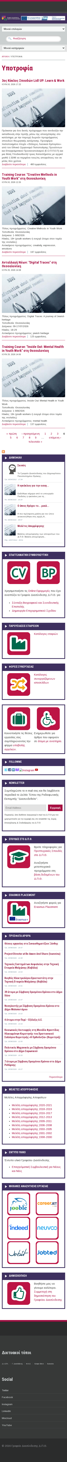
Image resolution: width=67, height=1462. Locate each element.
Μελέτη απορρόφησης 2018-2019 (32, 1109)
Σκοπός (21, 465)
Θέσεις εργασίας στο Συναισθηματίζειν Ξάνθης (31, 943)
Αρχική (5, 57)
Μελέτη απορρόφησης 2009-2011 (32, 1121)
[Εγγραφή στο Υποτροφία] (3, 452)
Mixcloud (7, 1418)
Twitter (5, 1390)
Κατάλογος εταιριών (46, 633)
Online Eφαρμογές (39, 590)
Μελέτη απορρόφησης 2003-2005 (32, 1129)
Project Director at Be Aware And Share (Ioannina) (32, 953)
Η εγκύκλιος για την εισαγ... (33, 485)
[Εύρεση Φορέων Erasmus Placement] (18, 923)
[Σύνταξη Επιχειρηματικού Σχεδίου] (48, 583)
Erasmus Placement (46, 906)
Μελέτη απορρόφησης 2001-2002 (32, 1133)
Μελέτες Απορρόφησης (30, 526)
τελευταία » (35, 441)
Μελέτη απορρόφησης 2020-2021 (32, 1105)
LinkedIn (6, 1411)
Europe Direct (39, 1364)
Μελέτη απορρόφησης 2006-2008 (32, 1125)
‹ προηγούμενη (31, 433)
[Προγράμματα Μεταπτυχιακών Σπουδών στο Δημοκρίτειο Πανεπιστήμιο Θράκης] (18, 867)
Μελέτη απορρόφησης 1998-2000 (32, 1137)
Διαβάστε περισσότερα (14, 164)
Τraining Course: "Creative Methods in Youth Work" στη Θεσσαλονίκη (29, 177)
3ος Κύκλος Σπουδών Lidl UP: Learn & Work (33, 81)
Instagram (7, 1404)
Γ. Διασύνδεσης (17, 1364)
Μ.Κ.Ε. (28, 1364)
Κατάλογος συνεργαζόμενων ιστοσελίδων (44, 678)
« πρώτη (11, 433)
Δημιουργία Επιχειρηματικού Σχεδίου (34, 610)
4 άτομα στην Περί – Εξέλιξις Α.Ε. (23, 1019)
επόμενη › (55, 437)
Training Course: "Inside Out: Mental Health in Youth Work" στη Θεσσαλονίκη (33, 349)
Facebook (7, 1397)
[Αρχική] (33, 19)
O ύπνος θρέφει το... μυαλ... (33, 505)
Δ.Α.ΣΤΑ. (5, 1364)
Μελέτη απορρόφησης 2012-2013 (32, 1117)
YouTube (7, 1425)
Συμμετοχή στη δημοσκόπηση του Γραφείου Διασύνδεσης (48, 1295)
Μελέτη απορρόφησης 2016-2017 (32, 1113)
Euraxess (50, 1364)
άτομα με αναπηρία (49, 741)
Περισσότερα (56, 1077)
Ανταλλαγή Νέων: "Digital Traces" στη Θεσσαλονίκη (29, 264)
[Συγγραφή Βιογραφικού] (18, 583)
